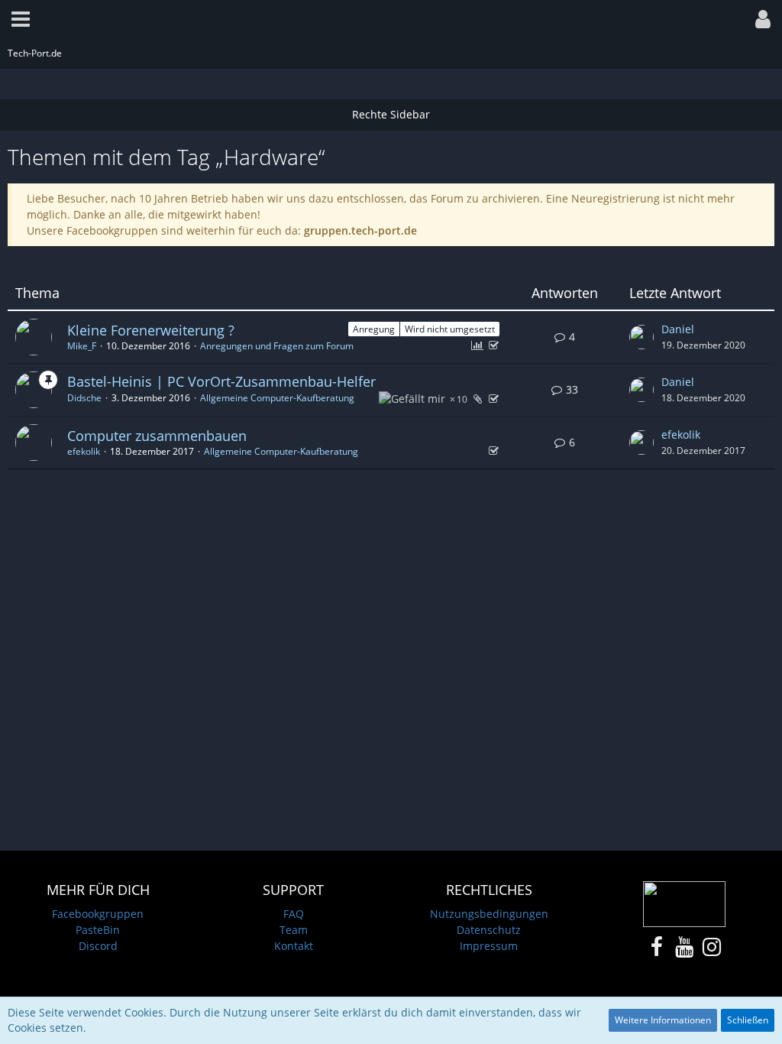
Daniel (677, 329)
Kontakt (293, 946)
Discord (98, 946)
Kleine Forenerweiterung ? (150, 330)
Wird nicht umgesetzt (450, 329)
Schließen (747, 1019)
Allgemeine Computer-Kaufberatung (277, 397)
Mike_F (81, 345)
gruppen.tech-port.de (360, 230)
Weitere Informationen (663, 1019)
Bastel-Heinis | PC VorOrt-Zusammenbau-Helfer (221, 381)
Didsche (84, 397)
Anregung (374, 329)
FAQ (293, 913)
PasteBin (98, 929)
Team (294, 929)
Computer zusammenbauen (157, 435)
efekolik (83, 451)
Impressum (489, 946)
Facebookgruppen (98, 913)
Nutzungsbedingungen (489, 913)
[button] (21, 19)
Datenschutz (489, 929)
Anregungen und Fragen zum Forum (277, 345)
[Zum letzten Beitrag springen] (641, 337)
